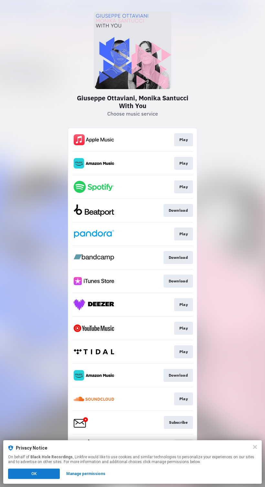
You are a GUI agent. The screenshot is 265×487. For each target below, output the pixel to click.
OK (34, 474)
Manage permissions (85, 474)
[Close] (255, 447)
